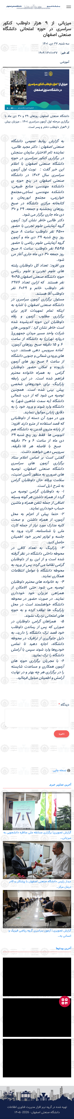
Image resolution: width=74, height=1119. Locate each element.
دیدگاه (65, 705)
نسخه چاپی (60, 770)
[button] (68, 7)
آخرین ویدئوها (63, 948)
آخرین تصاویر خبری (60, 784)
